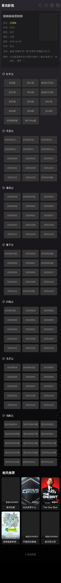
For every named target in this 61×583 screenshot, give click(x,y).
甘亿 (12, 46)
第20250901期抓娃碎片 (49, 434)
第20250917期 (49, 443)
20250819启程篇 (13, 253)
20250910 (30, 158)
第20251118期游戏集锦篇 (31, 462)
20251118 (30, 177)
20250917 (49, 158)
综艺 (12, 32)
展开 (20, 60)
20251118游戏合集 (31, 291)
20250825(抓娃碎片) (49, 139)
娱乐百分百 (50, 541)
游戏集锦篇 (12, 120)
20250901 (30, 206)
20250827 (30, 263)
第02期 (12, 92)
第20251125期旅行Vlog (49, 462)
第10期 (48, 111)
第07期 (48, 101)
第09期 (30, 111)
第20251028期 (30, 452)
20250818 (12, 196)
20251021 (12, 168)
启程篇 (12, 83)
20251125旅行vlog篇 (49, 177)
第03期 (30, 92)
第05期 (12, 101)
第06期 (30, 101)
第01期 (30, 83)
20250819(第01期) (31, 139)
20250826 (12, 206)
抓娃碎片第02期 (49, 92)
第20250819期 (30, 424)
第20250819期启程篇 (13, 424)
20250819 (30, 253)
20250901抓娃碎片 (49, 263)
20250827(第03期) (31, 149)
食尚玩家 (10, 507)
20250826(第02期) (13, 149)
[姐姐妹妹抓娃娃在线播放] (48, 27)
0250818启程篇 (12, 310)
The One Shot (50, 507)
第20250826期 (12, 434)
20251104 (49, 168)
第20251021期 (12, 452)
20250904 (12, 158)
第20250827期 (30, 434)
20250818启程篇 (31, 196)
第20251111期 (12, 462)
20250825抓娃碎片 (49, 253)
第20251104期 (49, 452)
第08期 (12, 111)
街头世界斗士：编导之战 (35, 507)
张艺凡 (46, 51)
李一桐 (25, 51)
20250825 (49, 196)
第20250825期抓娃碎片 (49, 424)
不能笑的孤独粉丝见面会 (35, 541)
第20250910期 (30, 443)
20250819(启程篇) (13, 139)
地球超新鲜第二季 (12, 541)
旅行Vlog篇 (30, 120)
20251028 (30, 168)
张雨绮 (18, 51)
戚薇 (12, 51)
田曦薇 (39, 51)
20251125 (49, 234)
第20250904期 (12, 443)
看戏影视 (8, 5)
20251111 (12, 177)
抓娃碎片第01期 (49, 83)
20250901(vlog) (49, 149)
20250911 (30, 215)
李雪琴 (32, 51)
